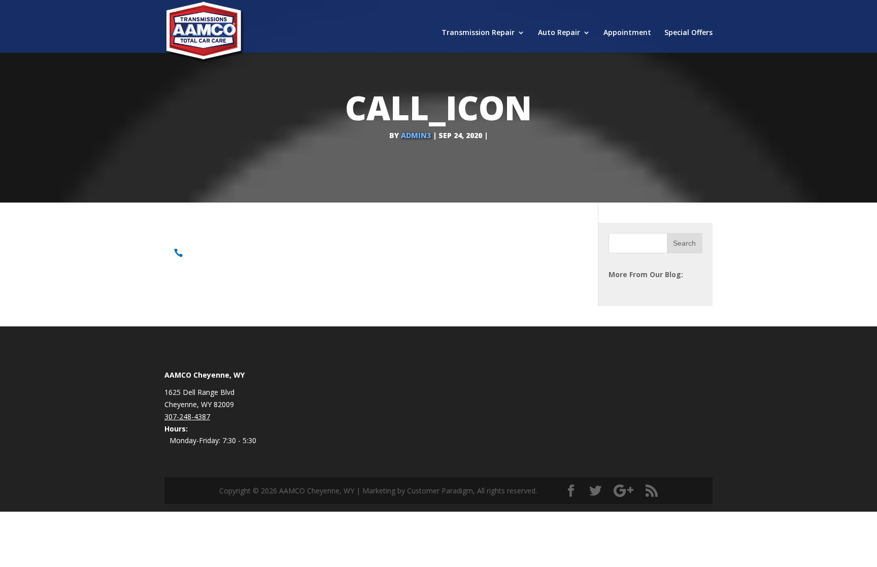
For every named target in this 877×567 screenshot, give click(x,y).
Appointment (627, 33)
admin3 (416, 135)
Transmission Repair (478, 33)
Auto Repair (559, 33)
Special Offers (688, 33)
